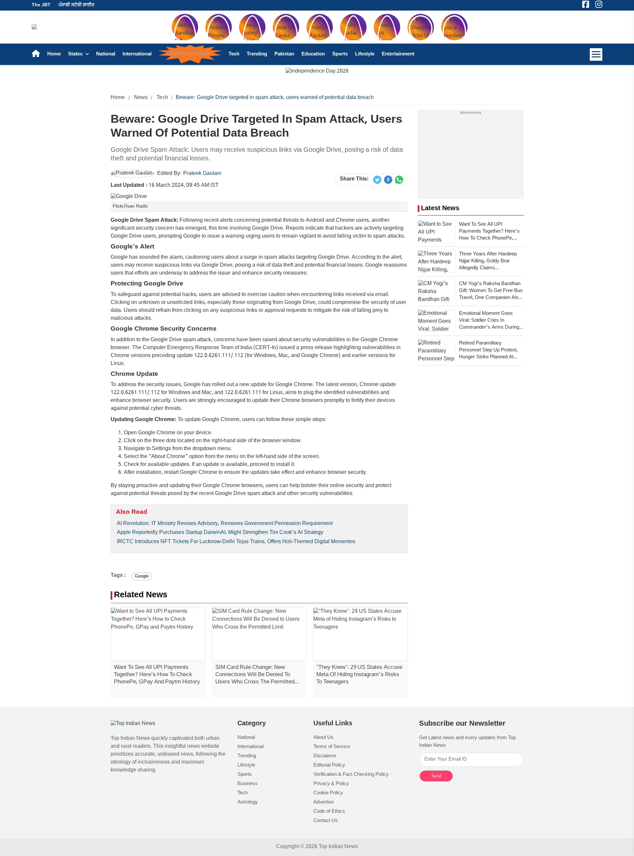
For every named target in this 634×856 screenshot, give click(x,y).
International (137, 54)
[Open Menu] (596, 54)
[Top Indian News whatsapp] (399, 180)
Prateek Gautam (202, 173)
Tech (234, 54)
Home (54, 54)
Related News (140, 595)
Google (142, 576)
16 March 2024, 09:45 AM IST (165, 185)
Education (313, 54)
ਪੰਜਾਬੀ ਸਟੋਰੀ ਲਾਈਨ (76, 5)
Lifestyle (364, 54)
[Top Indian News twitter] (377, 180)
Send (436, 776)
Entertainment (398, 54)
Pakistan (284, 54)
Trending (257, 54)
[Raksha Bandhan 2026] (317, 71)
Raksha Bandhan (190, 54)
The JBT (41, 5)
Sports (340, 54)
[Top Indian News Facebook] (388, 180)
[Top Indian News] (133, 724)
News (141, 97)
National (105, 54)
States (76, 54)
